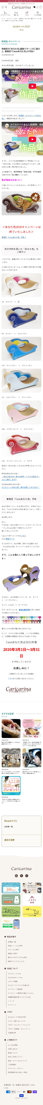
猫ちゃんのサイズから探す (17, 957)
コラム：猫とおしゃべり (17, 1021)
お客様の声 (12, 1033)
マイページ (12, 1005)
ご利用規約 (12, 1064)
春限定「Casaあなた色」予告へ (14, 237)
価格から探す (13, 953)
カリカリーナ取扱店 (15, 989)
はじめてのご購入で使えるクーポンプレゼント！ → (21, 1)
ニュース (11, 1001)
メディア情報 (13, 981)
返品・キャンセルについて (17, 1061)
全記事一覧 (8, 826)
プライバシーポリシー (16, 1068)
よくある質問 (13, 1045)
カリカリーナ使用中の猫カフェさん (21, 993)
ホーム (3, 18)
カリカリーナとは (14, 974)
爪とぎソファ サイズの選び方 (18, 985)
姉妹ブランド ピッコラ (16, 961)
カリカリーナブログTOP (17, 1017)
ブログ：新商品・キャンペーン (19, 1029)
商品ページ (10, 539)
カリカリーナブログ (12, 18)
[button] (2, 7)
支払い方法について (15, 1057)
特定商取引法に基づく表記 (17, 1072)
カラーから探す (13, 949)
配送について (13, 1053)
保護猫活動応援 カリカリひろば (19, 997)
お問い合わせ (13, 1049)
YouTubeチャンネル (15, 977)
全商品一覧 (12, 942)
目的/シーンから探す (15, 946)
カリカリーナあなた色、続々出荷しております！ (20, 487)
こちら (23, 536)
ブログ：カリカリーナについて (19, 1025)
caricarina (24, 1098)
